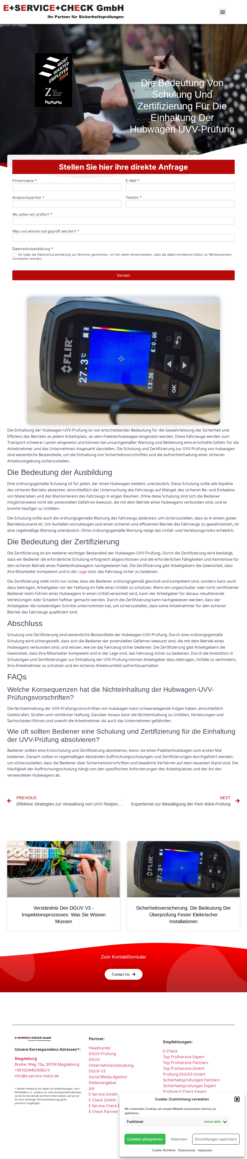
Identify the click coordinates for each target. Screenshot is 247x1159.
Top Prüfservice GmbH (183, 1068)
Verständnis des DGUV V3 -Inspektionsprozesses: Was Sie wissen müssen (64, 914)
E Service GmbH (103, 1094)
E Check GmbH (102, 1100)
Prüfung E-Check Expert (184, 1091)
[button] (237, 1099)
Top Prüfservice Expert (183, 1056)
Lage (82, 571)
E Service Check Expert (110, 1105)
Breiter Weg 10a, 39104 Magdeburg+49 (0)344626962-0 (47, 1064)
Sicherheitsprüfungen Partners (191, 1080)
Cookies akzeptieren (145, 1139)
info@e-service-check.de (37, 1076)
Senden (123, 275)
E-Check (170, 1051)
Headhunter (100, 1048)
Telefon (134, 198)
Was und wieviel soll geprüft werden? (45, 231)
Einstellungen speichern (216, 1139)
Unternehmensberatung (111, 1065)
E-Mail (132, 181)
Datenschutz (186, 1150)
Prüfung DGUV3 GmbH (184, 1074)
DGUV (94, 1059)
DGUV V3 (97, 1071)
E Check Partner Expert (110, 1111)
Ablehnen (179, 1139)
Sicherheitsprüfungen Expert (189, 1085)
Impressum (205, 1150)
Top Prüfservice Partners (185, 1062)
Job (92, 1088)
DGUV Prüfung (102, 1053)
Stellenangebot (103, 1082)
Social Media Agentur (108, 1076)
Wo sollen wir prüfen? (32, 215)
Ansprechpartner (28, 198)
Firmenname (24, 181)
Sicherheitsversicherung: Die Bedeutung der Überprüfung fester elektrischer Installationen (183, 914)
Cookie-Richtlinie (164, 1150)
